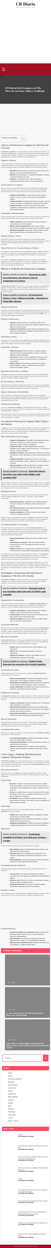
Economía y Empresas (15, 1079)
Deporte (10, 1076)
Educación (11, 1082)
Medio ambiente (12, 1097)
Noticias (10, 1103)
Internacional (12, 1094)
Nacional (10, 1100)
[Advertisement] (25, 36)
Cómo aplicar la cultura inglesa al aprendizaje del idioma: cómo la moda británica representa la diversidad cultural (27, 1046)
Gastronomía (12, 1088)
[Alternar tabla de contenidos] (22, 139)
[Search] (45, 1058)
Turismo (10, 1118)
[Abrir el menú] (3, 69)
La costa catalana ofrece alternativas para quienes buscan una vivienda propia (24, 1014)
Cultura (10, 1073)
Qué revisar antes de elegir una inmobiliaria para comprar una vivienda (32, 1200)
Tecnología (11, 1112)
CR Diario (25, 4)
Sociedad (11, 1109)
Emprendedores (13, 1085)
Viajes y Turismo (13, 1121)
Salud (9, 1106)
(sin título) (20, 1134)
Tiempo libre (11, 1115)
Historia (10, 1091)
